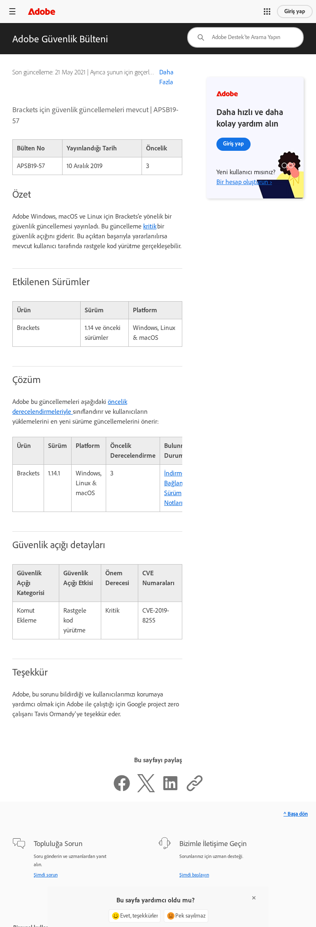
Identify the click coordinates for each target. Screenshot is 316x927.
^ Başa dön (295, 814)
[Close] (253, 897)
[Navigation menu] (12, 11)
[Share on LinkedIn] (170, 790)
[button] (267, 11)
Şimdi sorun (46, 875)
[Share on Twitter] (146, 790)
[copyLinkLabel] (195, 790)
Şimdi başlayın (194, 875)
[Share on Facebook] (122, 790)
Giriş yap (294, 11)
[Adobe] (41, 11)
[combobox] (245, 37)
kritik (149, 226)
